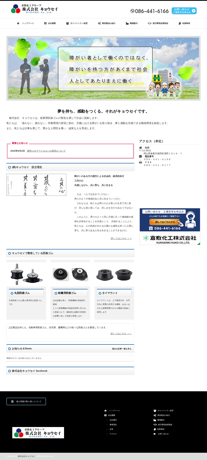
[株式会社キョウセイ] (35, 12)
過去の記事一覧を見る (121, 349)
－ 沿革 (108, 429)
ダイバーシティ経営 (79, 23)
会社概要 (52, 23)
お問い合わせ (162, 434)
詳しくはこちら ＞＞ (121, 238)
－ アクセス (110, 434)
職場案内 (133, 23)
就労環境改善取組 (160, 23)
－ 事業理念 (110, 425)
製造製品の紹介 (109, 23)
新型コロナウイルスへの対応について (38, 151)
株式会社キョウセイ (26, 456)
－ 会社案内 (110, 420)
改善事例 (186, 23)
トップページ (27, 23)
